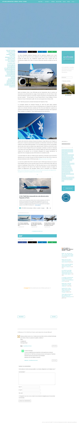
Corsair (6, 68)
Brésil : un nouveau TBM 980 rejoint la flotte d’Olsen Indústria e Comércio (67, 265)
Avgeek (8, 52)
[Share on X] (32, 52)
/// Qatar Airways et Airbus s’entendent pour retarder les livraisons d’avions (49, 224)
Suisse (73, 177)
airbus (66, 153)
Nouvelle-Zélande (11, 79)
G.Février (31, 239)
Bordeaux (69, 163)
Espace (64, 1)
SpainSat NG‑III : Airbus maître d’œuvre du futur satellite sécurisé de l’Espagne (66, 290)
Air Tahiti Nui (10, 65)
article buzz (12, 50)
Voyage (12, 61)
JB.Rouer (25, 239)
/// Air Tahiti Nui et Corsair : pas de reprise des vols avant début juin (39, 27)
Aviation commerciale (11, 52)
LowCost (68, 172)
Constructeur (64, 167)
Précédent (21, 317)
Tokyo (13, 86)
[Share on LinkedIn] (42, 52)
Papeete (8, 81)
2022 (66, 151)
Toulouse (63, 179)
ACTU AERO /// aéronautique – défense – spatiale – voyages (14, 1)
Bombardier (64, 163)
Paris (14, 83)
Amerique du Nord (70, 158)
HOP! (63, 170)
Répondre (54, 346)
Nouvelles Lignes (65, 174)
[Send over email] (52, 52)
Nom (20, 386)
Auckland (9, 67)
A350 (63, 153)
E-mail (20, 389)
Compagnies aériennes (10, 56)
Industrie (40, 1)
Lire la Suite (9, 34)
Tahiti (6, 84)
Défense (53, 1)
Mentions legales (45, 422)
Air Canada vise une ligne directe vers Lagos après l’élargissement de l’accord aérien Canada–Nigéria (67, 272)
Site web (20, 393)
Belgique (63, 162)
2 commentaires (11, 63)
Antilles (13, 67)
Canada (13, 54)
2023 (69, 151)
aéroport (70, 160)
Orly (69, 174)
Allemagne (64, 158)
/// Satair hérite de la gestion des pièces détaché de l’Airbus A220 (36, 224)
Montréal (13, 77)
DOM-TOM (12, 57)
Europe (9, 58)
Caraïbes (9, 68)
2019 (68, 150)
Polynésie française (10, 60)
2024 (72, 151)
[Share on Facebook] (22, 52)
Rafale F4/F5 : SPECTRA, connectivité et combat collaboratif (66, 285)
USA (9, 61)
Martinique (8, 75)
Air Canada (71, 155)
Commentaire (22, 371)
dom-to (13, 70)
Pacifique (13, 81)
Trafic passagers (69, 179)
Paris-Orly (63, 175)
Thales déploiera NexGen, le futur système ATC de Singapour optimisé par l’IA (67, 295)
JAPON (13, 74)
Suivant (54, 317)
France (13, 58)
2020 (7, 50)
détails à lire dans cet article (45, 159)
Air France (64, 156)
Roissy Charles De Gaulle (66, 177)
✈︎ (14, 61)
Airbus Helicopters (65, 155)
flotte (67, 169)
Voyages (47, 1)
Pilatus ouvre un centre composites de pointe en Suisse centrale (66, 261)
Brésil (73, 163)
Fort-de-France (8, 70)
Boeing (67, 162)
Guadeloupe (9, 72)
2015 (63, 150)
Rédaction (26, 360)
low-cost (63, 172)
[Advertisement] (37, 257)
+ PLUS (72, 1)
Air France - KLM (69, 156)
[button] (68, 88)
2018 (66, 150)
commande (68, 165)
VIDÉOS (68, 1)
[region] (68, 89)
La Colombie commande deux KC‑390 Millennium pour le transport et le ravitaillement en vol (67, 279)
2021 (63, 151)
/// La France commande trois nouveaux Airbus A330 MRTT (23, 224)
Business (8, 54)
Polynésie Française (11, 84)
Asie (66, 160)
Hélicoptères (58, 1)
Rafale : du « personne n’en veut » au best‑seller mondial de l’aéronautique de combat (67, 255)
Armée (63, 160)
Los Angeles (13, 75)
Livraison (70, 170)
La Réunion (9, 74)
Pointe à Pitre (9, 83)
